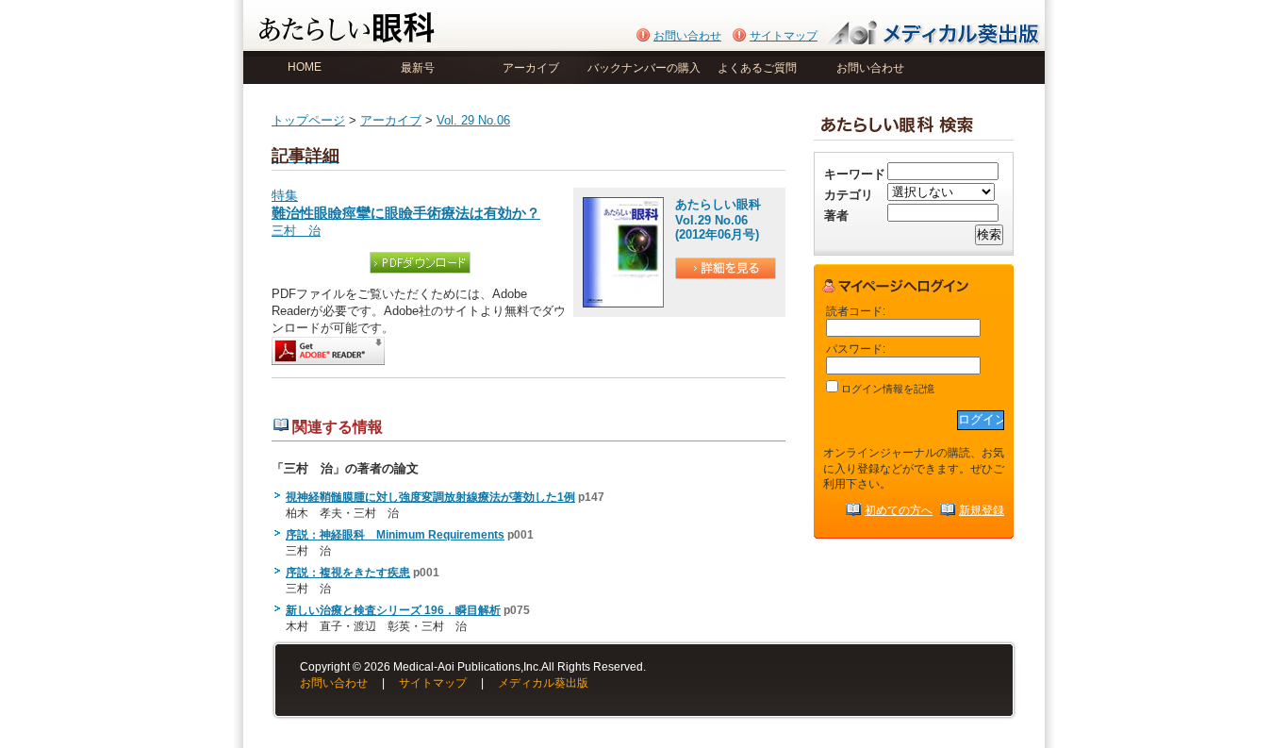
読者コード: (855, 311)
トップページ (308, 120)
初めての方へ (899, 510)
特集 (406, 205)
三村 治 (296, 231)
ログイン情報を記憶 (886, 388)
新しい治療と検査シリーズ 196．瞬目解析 (393, 610)
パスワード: (855, 348)
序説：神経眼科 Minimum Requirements (395, 534)
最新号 (418, 68)
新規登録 (981, 510)
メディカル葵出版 (543, 683)
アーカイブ (531, 68)
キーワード (854, 174)
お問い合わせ (687, 35)
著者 (836, 215)
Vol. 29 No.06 (473, 120)
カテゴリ (848, 195)
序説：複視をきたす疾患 (348, 572)
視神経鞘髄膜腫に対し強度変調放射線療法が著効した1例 (430, 497)
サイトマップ (783, 35)
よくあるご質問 (757, 68)
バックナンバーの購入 (644, 68)
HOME (305, 67)
